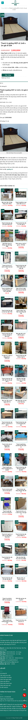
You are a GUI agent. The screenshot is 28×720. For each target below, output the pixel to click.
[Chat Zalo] (24, 689)
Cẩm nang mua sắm (5, 675)
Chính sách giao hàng (5, 679)
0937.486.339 (10, 658)
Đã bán (7, 8)
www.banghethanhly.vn (11, 660)
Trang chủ (3, 8)
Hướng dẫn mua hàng (5, 677)
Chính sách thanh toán (6, 683)
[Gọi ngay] (24, 695)
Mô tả (1, 83)
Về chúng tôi (3, 86)
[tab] (14, 83)
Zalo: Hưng (8, 75)
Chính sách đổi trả (4, 681)
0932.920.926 (11, 654)
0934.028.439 (11, 652)
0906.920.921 (9, 656)
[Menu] (2, 2)
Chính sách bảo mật (5, 685)
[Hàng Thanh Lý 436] (15, 2)
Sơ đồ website (4, 687)
